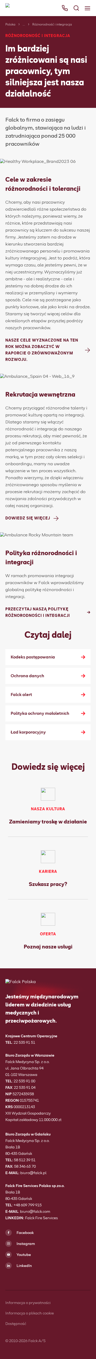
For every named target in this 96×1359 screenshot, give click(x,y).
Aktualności (19, 71)
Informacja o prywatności (28, 1303)
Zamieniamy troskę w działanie (48, 822)
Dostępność (15, 1324)
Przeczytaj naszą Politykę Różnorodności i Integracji (37, 612)
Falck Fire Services (41, 1218)
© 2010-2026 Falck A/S (25, 1341)
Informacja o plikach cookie (29, 1313)
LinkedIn (24, 1266)
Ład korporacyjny (28, 732)
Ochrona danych (27, 676)
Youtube (23, 1255)
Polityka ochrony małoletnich (40, 713)
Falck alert (21, 695)
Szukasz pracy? (48, 884)
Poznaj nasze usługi (48, 947)
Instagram (25, 1244)
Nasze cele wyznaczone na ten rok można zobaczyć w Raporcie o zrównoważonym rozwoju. (41, 350)
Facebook (25, 1233)
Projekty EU (18, 82)
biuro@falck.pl (33, 1173)
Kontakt (15, 93)
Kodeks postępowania (33, 657)
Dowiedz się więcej (27, 518)
